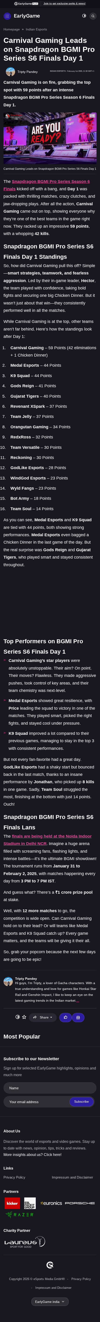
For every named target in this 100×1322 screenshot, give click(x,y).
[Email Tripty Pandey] (78, 1017)
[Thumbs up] (65, 1017)
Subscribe (81, 1101)
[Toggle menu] (7, 16)
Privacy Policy (14, 1177)
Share (44, 1017)
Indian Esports (36, 29)
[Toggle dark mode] (84, 16)
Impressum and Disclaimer (72, 1177)
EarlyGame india (47, 1302)
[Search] (93, 16)
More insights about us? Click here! (32, 1155)
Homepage (11, 29)
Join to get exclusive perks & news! (64, 3)
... (77, 1000)
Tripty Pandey (26, 978)
